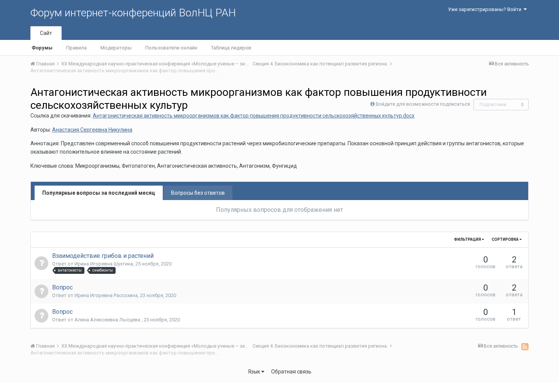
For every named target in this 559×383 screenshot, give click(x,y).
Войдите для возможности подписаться (423, 104)
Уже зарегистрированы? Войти (486, 9)
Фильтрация (468, 239)
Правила (76, 48)
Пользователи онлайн (171, 48)
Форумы (42, 48)
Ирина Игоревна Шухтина (104, 264)
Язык (254, 372)
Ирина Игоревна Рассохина (106, 295)
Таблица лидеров (231, 48)
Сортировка (505, 239)
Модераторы (116, 48)
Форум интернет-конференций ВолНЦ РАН (133, 12)
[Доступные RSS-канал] (525, 346)
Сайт (46, 33)
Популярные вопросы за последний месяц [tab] (98, 193)
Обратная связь (291, 372)
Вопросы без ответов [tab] (198, 193)
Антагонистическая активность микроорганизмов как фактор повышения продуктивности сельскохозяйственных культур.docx (253, 116)
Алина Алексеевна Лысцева (108, 320)
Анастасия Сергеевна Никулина (92, 130)
